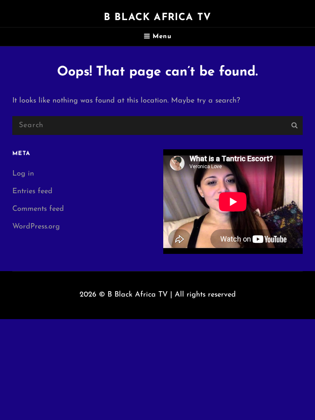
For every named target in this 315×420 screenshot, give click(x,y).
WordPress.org (36, 227)
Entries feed (32, 191)
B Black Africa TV (157, 18)
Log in (23, 174)
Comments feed (38, 209)
